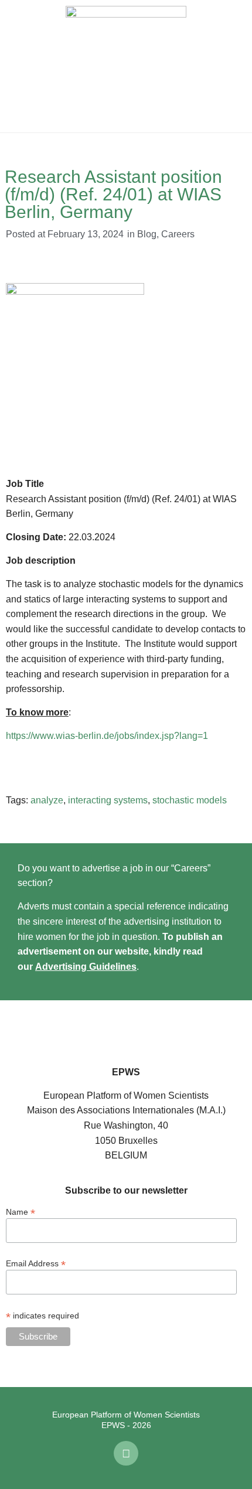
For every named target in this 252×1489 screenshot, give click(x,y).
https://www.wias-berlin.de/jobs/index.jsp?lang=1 (107, 736)
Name (20, 1212)
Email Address (36, 1263)
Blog (146, 234)
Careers (178, 234)
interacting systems (108, 800)
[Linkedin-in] (126, 1453)
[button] (17, 66)
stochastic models (189, 800)
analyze (46, 800)
